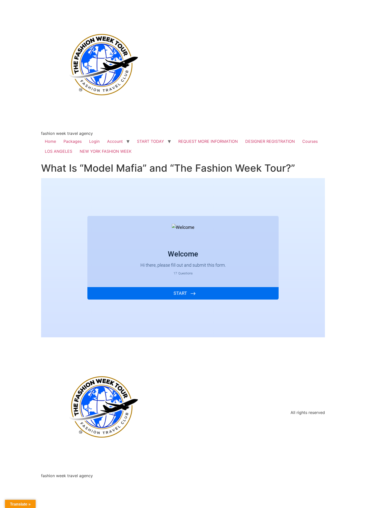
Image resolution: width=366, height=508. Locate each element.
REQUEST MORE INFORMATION (208, 141)
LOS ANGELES (58, 151)
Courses (310, 141)
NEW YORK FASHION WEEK (105, 151)
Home (50, 141)
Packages (72, 141)
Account (115, 141)
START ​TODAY (150, 141)
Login (94, 141)
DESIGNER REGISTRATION (270, 141)
